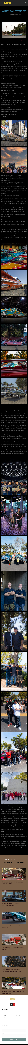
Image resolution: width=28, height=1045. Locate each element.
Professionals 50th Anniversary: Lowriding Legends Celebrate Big (11, 970)
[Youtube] (14, 1004)
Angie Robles (22, 40)
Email (3, 1033)
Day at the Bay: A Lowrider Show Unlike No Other (13, 948)
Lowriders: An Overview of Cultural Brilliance (12, 926)
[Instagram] (11, 1004)
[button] (25, 3)
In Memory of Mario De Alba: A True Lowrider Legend (12, 882)
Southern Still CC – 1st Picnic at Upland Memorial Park (13, 992)
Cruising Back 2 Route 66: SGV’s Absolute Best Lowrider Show (14, 904)
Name (3, 1028)
